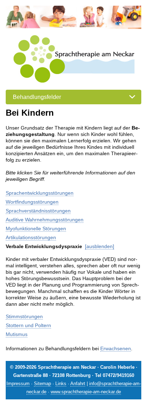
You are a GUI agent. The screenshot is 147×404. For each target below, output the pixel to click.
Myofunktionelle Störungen (36, 228)
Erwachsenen (115, 348)
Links (60, 383)
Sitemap (42, 383)
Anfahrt (77, 383)
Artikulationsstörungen (31, 237)
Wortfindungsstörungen (32, 202)
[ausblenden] (99, 246)
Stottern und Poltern (28, 325)
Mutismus (16, 334)
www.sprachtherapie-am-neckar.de (86, 391)
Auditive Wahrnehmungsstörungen (44, 219)
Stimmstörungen (24, 316)
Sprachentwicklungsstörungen (40, 193)
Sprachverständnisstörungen (38, 211)
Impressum (18, 383)
